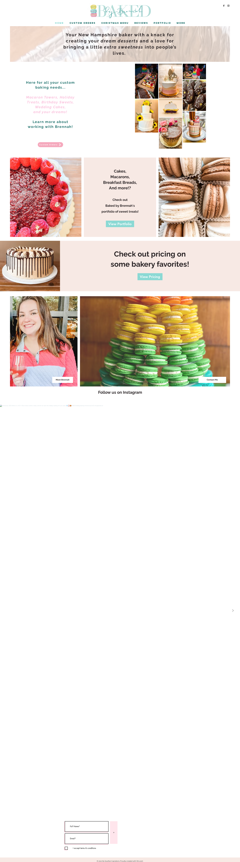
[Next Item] (233, 610)
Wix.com (139, 861)
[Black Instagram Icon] (228, 5)
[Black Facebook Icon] (223, 5)
